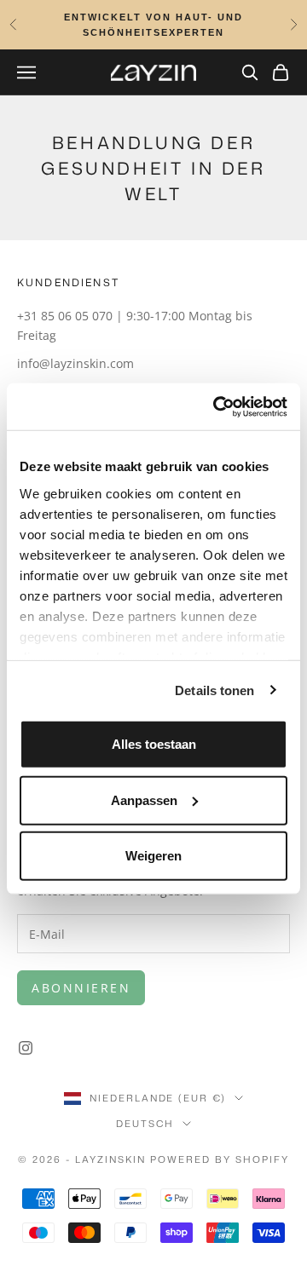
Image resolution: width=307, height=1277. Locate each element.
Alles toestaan (154, 744)
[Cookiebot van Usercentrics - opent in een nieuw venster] (216, 406)
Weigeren (153, 855)
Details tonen (214, 689)
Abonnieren (81, 988)
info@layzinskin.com (75, 363)
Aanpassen (144, 799)
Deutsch (145, 1123)
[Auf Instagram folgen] (25, 1047)
